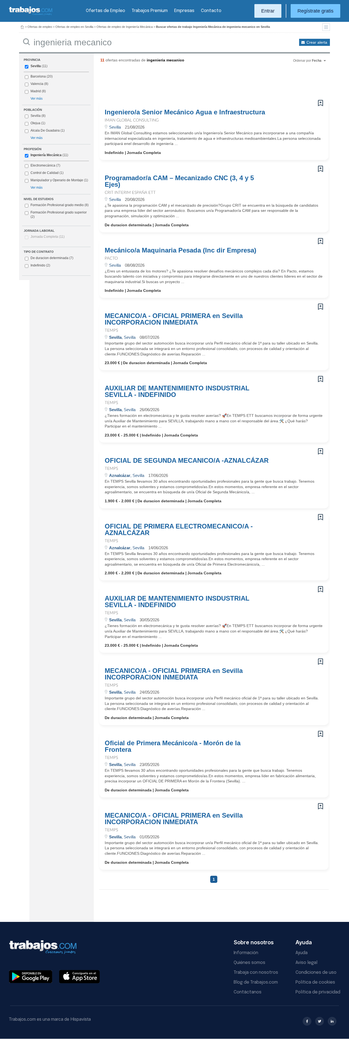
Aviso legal (306, 962)
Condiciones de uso (316, 972)
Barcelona (38, 76)
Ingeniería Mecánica (46, 155)
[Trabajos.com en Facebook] (307, 1021)
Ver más (37, 98)
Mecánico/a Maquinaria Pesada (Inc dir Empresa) (180, 250)
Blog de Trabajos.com (256, 982)
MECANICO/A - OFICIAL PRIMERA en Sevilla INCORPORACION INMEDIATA (174, 319)
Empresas (184, 10)
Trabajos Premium (150, 10)
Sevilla (36, 66)
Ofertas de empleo (40, 26)
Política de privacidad (318, 992)
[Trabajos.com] (31, 14)
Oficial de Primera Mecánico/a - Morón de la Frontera (172, 746)
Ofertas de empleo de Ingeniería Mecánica (125, 26)
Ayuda (302, 953)
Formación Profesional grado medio (60, 205)
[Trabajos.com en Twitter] (319, 1021)
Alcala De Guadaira (45, 130)
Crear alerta (316, 42)
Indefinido (40, 265)
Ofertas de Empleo (105, 10)
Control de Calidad (45, 173)
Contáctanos (247, 992)
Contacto (211, 10)
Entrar (268, 11)
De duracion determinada (52, 258)
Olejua (35, 123)
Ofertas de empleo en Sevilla (74, 26)
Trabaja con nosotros (256, 972)
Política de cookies (315, 982)
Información (246, 953)
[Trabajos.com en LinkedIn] (332, 1021)
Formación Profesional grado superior (59, 214)
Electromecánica (43, 165)
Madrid (36, 91)
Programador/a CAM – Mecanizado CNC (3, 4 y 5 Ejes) (179, 181)
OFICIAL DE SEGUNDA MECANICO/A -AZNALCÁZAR (187, 460)
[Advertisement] (203, 83)
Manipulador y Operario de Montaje (57, 180)
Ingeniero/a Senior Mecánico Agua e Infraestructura (185, 112)
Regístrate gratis (315, 11)
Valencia (37, 84)
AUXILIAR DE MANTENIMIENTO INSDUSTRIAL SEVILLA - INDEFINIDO (177, 391)
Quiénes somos (249, 962)
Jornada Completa (48, 237)
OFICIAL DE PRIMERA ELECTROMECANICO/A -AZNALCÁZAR (179, 529)
